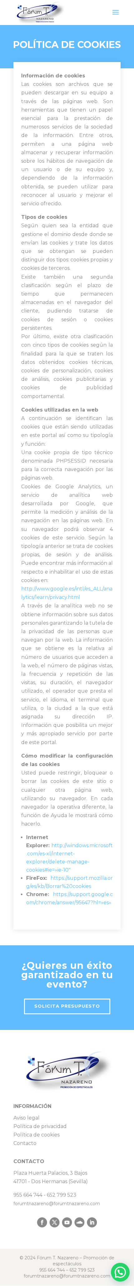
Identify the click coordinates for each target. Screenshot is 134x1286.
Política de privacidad (40, 1126)
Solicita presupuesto (67, 1006)
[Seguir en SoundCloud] (79, 1222)
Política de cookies (36, 1135)
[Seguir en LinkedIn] (92, 1222)
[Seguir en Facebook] (42, 1222)
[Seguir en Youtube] (67, 1222)
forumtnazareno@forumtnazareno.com (56, 1203)
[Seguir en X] (55, 1222)
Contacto (24, 1143)
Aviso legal (26, 1118)
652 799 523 (61, 1195)
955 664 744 (27, 1195)
